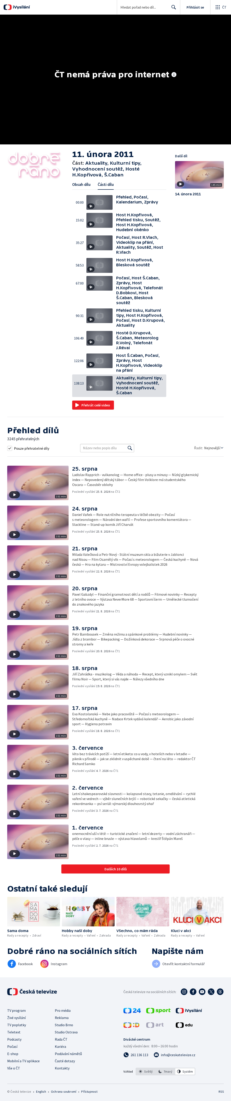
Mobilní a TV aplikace (23, 1061)
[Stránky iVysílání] (189, 1012)
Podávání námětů (68, 1053)
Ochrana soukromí (63, 1092)
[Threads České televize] (220, 991)
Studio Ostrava (66, 1032)
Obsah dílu (81, 184)
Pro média (63, 1010)
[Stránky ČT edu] (184, 1026)
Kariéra (60, 1046)
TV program (16, 1010)
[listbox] (165, 1071)
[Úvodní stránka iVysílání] (21, 7)
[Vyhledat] (130, 448)
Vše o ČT (13, 1068)
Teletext (14, 1032)
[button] (101, 202)
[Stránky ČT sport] (158, 1012)
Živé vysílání (16, 1017)
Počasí (12, 1046)
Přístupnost (89, 1092)
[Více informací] (174, 75)
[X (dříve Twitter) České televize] (211, 991)
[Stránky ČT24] (132, 1012)
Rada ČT (61, 1039)
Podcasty (14, 1039)
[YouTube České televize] (202, 991)
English (41, 1092)
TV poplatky (16, 1025)
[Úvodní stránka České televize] (32, 991)
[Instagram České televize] (184, 991)
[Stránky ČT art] (155, 1026)
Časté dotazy (65, 1061)
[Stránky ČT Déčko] (131, 1026)
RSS (221, 1092)
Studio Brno (64, 1025)
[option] (145, 1071)
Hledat (173, 7)
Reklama (62, 1017)
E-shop (12, 1053)
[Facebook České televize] (193, 991)
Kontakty (62, 1068)
